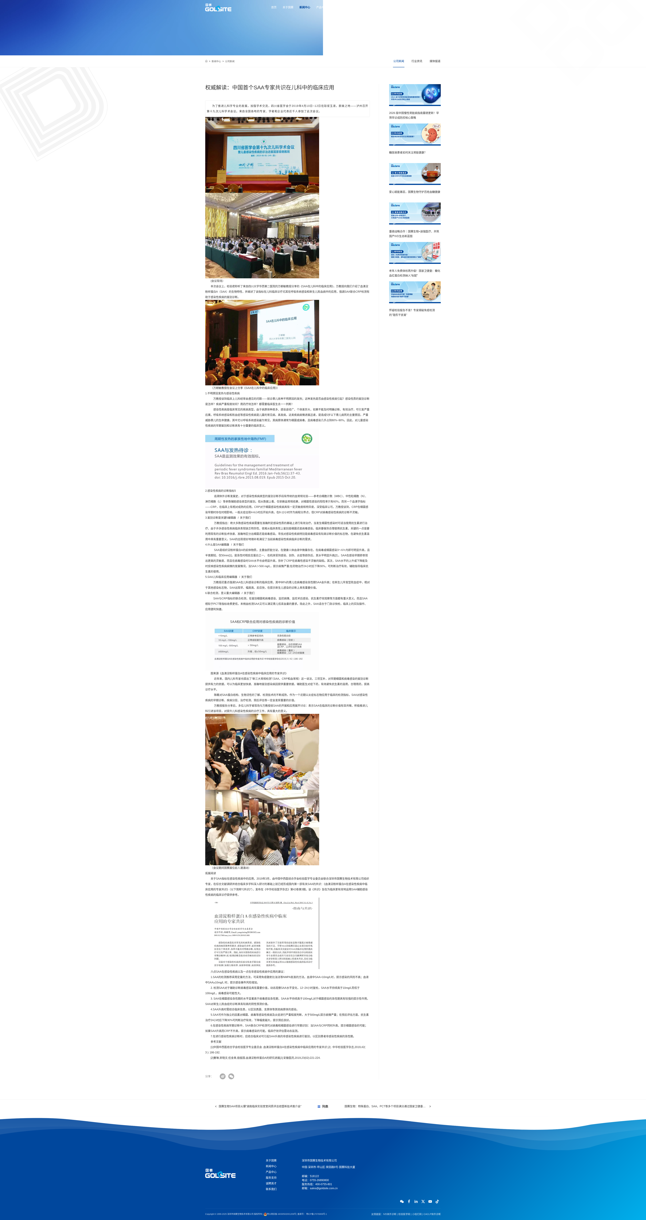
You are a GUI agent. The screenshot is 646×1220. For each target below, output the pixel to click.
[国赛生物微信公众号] (402, 1201)
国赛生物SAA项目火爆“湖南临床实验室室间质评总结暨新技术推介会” (260, 1106)
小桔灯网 (417, 1214)
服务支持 (338, 7)
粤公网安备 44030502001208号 (281, 1214)
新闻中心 (304, 7)
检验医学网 (404, 1214)
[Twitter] (423, 1201)
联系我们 (372, 7)
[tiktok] (437, 1201)
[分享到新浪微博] (223, 1076)
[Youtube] (430, 1201)
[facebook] (409, 1201)
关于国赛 (288, 7)
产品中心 (321, 7)
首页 (274, 7)
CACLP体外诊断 (432, 1214)
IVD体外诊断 (389, 1214)
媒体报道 (435, 61)
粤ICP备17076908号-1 (316, 1214)
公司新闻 (230, 61)
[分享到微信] (231, 1076)
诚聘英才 (355, 7)
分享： (209, 1076)
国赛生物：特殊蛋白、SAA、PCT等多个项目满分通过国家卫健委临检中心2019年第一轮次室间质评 (388, 1106)
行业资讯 (416, 61)
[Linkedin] (416, 1201)
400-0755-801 (428, 7)
